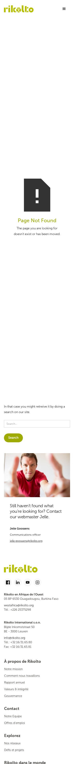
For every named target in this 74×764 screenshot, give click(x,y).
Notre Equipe (13, 716)
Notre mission (13, 669)
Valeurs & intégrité (16, 689)
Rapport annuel (14, 682)
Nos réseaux (12, 743)
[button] (64, 9)
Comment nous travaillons (22, 675)
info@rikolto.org (14, 637)
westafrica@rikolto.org (19, 605)
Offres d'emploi (14, 723)
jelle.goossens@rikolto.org (26, 540)
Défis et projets (14, 750)
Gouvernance (13, 695)
